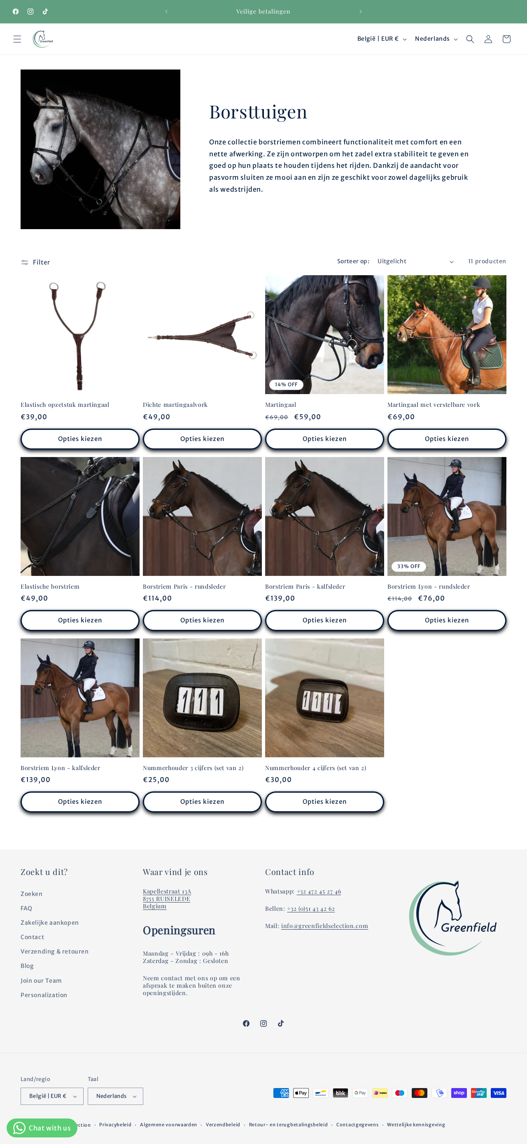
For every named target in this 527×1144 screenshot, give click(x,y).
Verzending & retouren (55, 951)
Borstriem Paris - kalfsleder (305, 586)
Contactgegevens (357, 1125)
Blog (27, 966)
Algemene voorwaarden (168, 1125)
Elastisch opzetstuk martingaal (65, 404)
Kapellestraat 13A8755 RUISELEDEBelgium (167, 898)
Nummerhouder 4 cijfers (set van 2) (315, 768)
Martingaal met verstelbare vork (433, 404)
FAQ (27, 908)
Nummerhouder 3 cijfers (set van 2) (193, 768)
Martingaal (280, 404)
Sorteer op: (353, 261)
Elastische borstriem (50, 586)
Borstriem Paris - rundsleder (184, 586)
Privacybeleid (115, 1125)
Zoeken (32, 894)
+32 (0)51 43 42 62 (311, 908)
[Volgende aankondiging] (361, 11)
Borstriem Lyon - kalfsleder (60, 768)
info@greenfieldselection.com (324, 926)
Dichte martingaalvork (175, 404)
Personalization (44, 995)
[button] (17, 39)
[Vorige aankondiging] (166, 11)
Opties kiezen (80, 439)
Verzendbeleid (223, 1125)
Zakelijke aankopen (50, 922)
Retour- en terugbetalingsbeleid (288, 1125)
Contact (32, 937)
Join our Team (41, 980)
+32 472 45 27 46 (319, 891)
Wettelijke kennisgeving (416, 1125)
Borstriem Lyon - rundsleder (428, 586)
